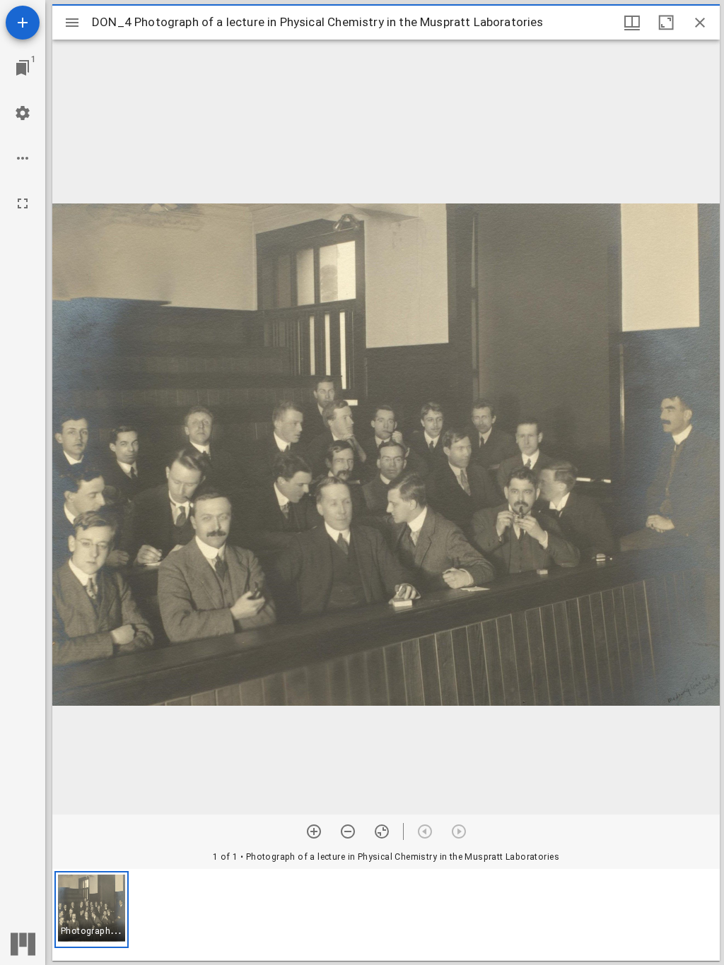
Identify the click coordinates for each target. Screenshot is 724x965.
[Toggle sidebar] (72, 23)
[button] (91, 910)
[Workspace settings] (23, 113)
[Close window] (700, 23)
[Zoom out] (348, 831)
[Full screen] (23, 203)
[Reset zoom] (382, 831)
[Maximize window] (666, 23)
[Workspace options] (23, 158)
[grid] (386, 915)
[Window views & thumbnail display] (632, 23)
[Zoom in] (314, 831)
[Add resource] (23, 23)
